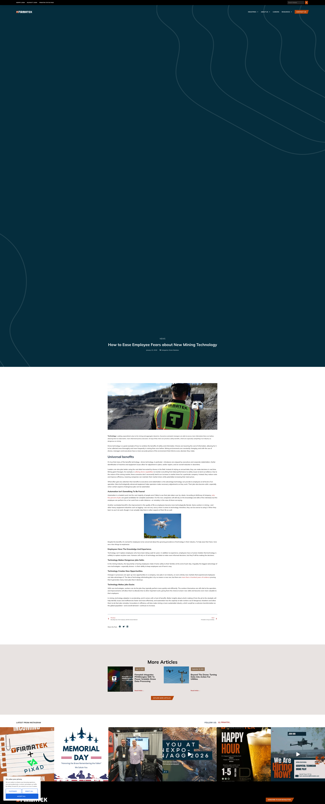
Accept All (21, 796)
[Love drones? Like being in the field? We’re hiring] (298, 754)
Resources (286, 12)
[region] (22, 788)
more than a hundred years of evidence (196, 577)
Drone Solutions (174, 350)
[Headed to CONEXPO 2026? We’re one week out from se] (189, 754)
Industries (252, 12)
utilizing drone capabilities (144, 472)
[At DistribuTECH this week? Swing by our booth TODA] (244, 754)
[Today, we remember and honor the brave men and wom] (81, 754)
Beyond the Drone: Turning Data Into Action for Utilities (204, 676)
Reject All (29, 791)
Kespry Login (20, 2)
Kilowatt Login (32, 2)
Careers (276, 12)
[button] (120, 627)
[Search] (306, 2)
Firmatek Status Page (46, 2)
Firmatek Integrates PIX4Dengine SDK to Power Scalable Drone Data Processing (145, 677)
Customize (13, 791)
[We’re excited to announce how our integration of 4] (27, 754)
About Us (264, 12)
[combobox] (295, 2)
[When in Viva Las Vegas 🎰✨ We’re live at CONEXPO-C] (135, 754)
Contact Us (301, 12)
